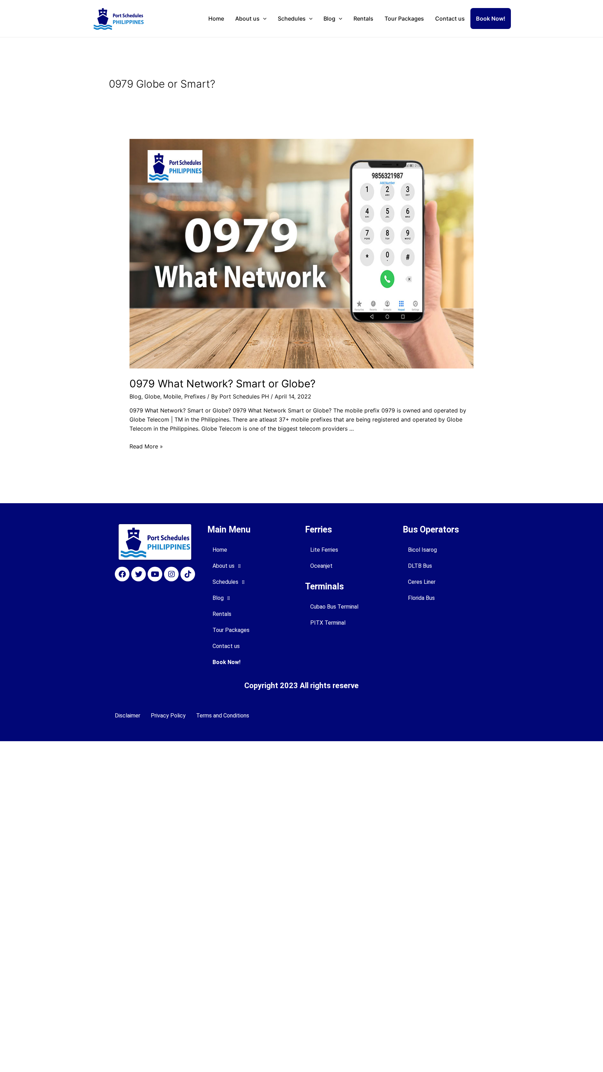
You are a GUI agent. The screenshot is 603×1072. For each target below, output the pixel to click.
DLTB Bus (420, 566)
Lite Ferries (324, 549)
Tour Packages (404, 18)
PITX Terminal (327, 622)
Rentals (363, 18)
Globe (152, 396)
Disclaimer (127, 715)
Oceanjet (321, 566)
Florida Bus (421, 598)
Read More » (146, 446)
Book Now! (490, 18)
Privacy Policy (168, 715)
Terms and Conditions (222, 715)
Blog (329, 18)
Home (216, 18)
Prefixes (195, 396)
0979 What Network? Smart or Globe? (222, 383)
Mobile (172, 396)
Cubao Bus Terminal (334, 606)
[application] (263, 18)
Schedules (292, 18)
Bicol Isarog (422, 549)
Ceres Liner (422, 582)
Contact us (450, 18)
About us (247, 18)
